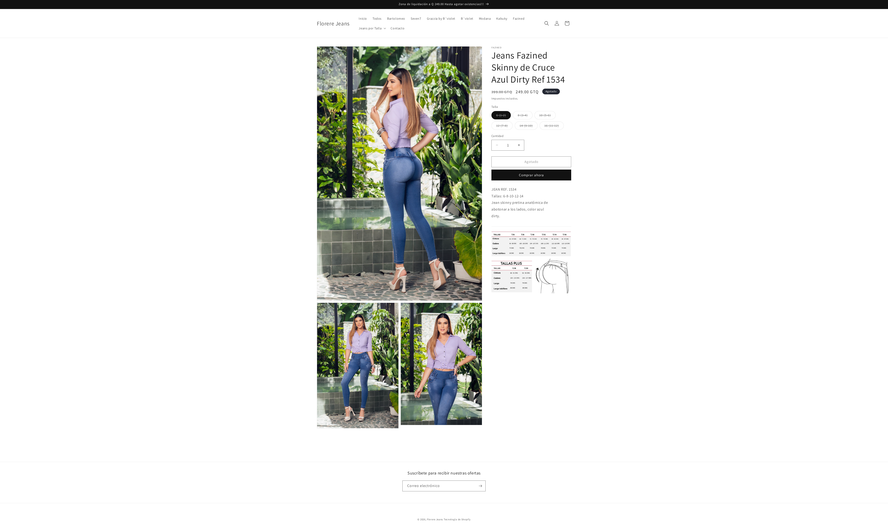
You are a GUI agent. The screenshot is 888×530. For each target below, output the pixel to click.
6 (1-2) (503, 116)
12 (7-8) (504, 126)
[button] (372, 28)
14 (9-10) (529, 126)
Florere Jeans (435, 519)
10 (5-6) (547, 116)
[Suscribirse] (480, 485)
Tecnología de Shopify (457, 519)
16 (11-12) (554, 126)
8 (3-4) (525, 116)
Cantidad (497, 136)
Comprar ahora (531, 175)
